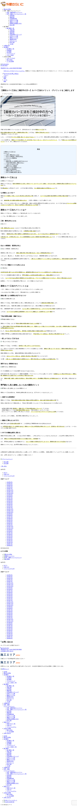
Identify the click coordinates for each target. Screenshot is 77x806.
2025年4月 (10, 502)
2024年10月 (10, 512)
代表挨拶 (9, 50)
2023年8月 (10, 531)
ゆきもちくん (13, 41)
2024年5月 (10, 520)
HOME (5, 671)
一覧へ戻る (4, 466)
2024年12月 (10, 509)
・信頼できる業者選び (10, 169)
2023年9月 (10, 529)
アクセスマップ (11, 53)
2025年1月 (10, 507)
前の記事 (6, 462)
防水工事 (12, 25)
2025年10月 (10, 493)
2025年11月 (10, 491)
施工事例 (6, 684)
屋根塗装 (12, 17)
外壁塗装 (12, 15)
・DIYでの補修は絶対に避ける (13, 172)
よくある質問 (10, 61)
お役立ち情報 (7, 728)
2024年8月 (10, 515)
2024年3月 (10, 523)
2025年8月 (10, 496)
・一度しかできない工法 (11, 164)
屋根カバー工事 (14, 22)
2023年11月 (10, 528)
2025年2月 (10, 506)
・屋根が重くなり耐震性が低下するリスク (16, 161)
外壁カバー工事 (14, 20)
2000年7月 (10, 543)
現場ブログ (7, 722)
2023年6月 (10, 534)
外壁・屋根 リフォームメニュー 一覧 (16, 709)
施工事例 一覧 (10, 28)
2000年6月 (10, 545)
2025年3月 (10, 504)
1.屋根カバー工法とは (9, 151)
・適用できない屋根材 (10, 166)
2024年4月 (10, 521)
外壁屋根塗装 (13, 18)
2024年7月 (10, 517)
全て (5, 472)
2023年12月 (10, 526)
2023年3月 (10, 539)
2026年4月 (10, 483)
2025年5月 (10, 501)
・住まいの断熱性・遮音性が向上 (13, 156)
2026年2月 (10, 487)
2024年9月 (10, 513)
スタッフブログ (11, 58)
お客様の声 (7, 45)
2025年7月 (10, 498)
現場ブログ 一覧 (11, 723)
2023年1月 (10, 542)
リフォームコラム (11, 727)
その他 (11, 44)
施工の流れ (10, 59)
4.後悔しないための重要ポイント (12, 167)
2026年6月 (10, 482)
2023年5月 (10, 536)
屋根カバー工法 (14, 37)
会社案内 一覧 (10, 48)
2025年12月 (10, 490)
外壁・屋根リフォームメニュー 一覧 (16, 14)
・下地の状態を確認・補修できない (14, 162)
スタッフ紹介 (10, 55)
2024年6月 (10, 518)
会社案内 (6, 47)
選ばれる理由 (7, 9)
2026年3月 (10, 485)
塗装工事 (12, 29)
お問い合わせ (7, 733)
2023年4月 (10, 537)
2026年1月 (10, 488)
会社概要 (9, 52)
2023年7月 (10, 532)
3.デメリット (7, 159)
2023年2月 (10, 540)
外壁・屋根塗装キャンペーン (14, 12)
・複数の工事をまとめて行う (12, 170)
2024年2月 (10, 525)
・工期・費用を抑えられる (11, 155)
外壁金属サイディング (16, 34)
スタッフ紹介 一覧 (12, 682)
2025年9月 (10, 494)
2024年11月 (10, 510)
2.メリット (6, 153)
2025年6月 (10, 499)
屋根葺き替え (13, 39)
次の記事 (6, 463)
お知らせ (9, 725)
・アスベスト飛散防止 (10, 158)
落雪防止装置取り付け (16, 23)
